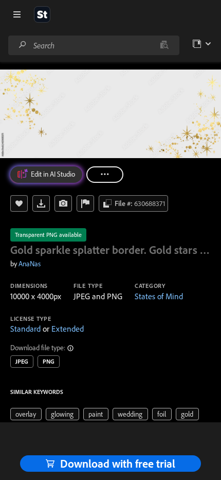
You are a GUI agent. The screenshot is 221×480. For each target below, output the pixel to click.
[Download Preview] (41, 203)
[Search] (22, 45)
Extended (67, 328)
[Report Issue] (85, 203)
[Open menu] (17, 14)
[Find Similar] (63, 203)
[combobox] (93, 45)
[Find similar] (164, 45)
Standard (25, 328)
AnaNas (30, 263)
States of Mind (159, 296)
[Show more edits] (104, 174)
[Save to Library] (19, 203)
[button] (71, 348)
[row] (26, 414)
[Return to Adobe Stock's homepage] (42, 14)
